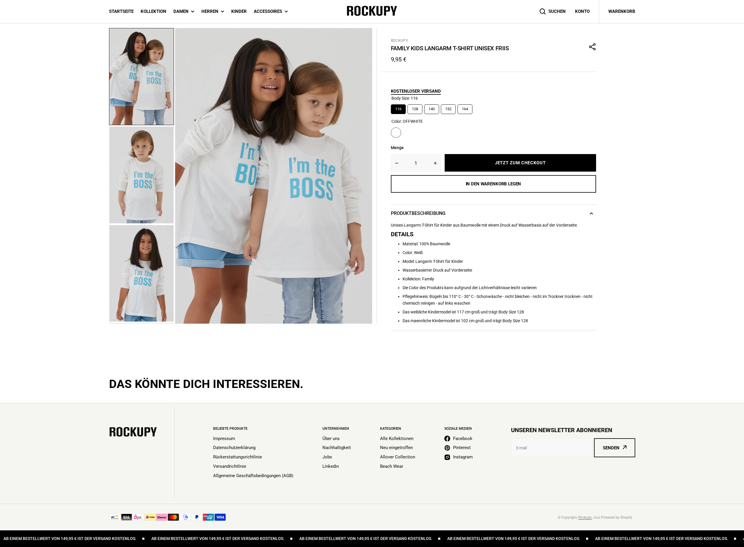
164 (464, 107)
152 (448, 107)
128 (414, 107)
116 (398, 107)
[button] (592, 46)
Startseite (121, 11)
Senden (611, 448)
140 (431, 107)
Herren (209, 11)
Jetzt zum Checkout (520, 162)
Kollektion (153, 11)
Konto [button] (582, 11)
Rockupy (399, 41)
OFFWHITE (396, 132)
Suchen (557, 11)
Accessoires (268, 11)
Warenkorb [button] (621, 11)
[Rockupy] (372, 11)
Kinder (239, 11)
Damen (181, 11)
